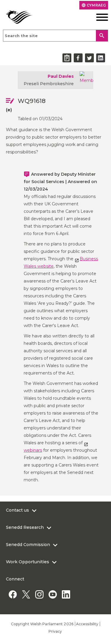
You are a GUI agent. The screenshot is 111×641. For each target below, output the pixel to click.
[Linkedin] (66, 594)
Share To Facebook (78, 57)
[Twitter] (26, 594)
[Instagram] (39, 594)
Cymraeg (93, 5)
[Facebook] (12, 594)
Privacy (55, 631)
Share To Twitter (89, 57)
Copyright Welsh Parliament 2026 (42, 624)
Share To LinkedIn (100, 57)
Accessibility (87, 624)
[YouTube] (52, 594)
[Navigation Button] (97, 17)
